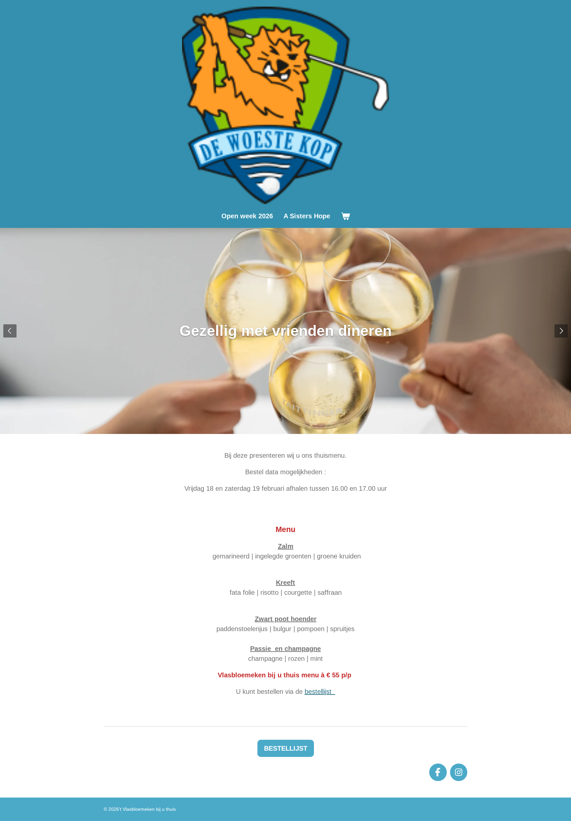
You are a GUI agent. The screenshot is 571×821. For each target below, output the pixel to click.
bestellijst (320, 691)
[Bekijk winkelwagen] (345, 216)
